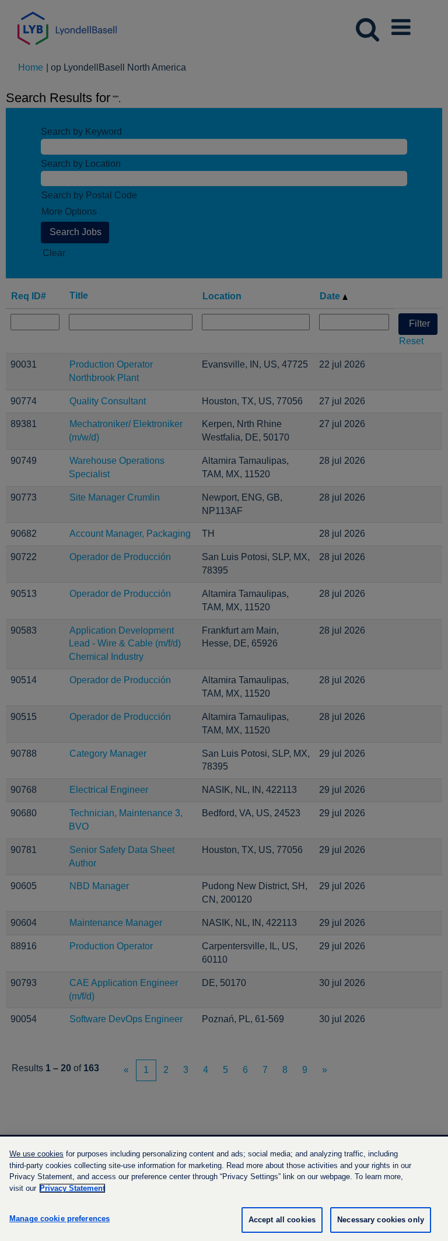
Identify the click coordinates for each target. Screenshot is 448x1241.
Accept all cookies (282, 1219)
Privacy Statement (72, 1188)
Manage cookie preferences (59, 1218)
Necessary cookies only (380, 1219)
